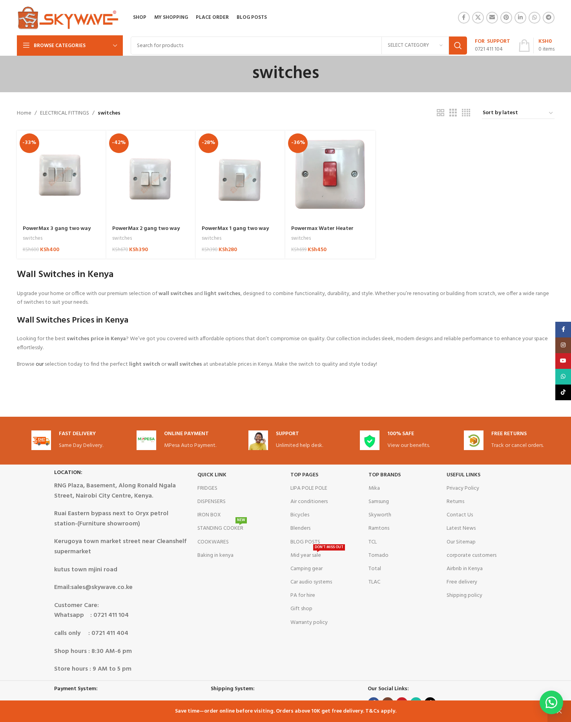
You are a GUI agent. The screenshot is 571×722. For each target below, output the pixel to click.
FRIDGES (207, 488)
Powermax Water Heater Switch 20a (322, 232)
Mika (374, 488)
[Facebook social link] (464, 18)
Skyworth (380, 515)
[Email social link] (492, 18)
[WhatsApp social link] (534, 18)
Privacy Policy (463, 488)
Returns (455, 501)
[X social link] (478, 18)
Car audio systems (311, 582)
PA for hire (302, 595)
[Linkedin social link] (520, 18)
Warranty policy (309, 622)
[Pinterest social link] (506, 18)
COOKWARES (213, 542)
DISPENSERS (211, 501)
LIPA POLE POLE (308, 488)
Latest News (461, 528)
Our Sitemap (461, 542)
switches (32, 238)
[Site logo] (68, 17)
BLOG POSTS (305, 542)
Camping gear (306, 568)
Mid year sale (316, 554)
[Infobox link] (492, 45)
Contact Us (460, 515)
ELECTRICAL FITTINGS (64, 113)
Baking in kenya (215, 555)
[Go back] (242, 74)
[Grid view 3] (453, 113)
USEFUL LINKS (463, 475)
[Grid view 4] (466, 113)
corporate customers (471, 555)
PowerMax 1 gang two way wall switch (235, 232)
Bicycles (299, 515)
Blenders (300, 528)
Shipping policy (464, 595)
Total (375, 568)
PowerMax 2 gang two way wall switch (146, 232)
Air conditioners (309, 501)
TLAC (374, 582)
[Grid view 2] (440, 113)
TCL (373, 542)
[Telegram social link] (549, 18)
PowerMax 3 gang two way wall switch (57, 232)
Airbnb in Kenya (465, 568)
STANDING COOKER (221, 527)
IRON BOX (209, 515)
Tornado (379, 555)
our (40, 364)
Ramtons (379, 528)
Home (24, 113)
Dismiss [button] (559, 711)
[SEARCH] (458, 45)
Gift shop (301, 608)
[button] (551, 702)
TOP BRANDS (385, 475)
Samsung (379, 501)
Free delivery (462, 582)
